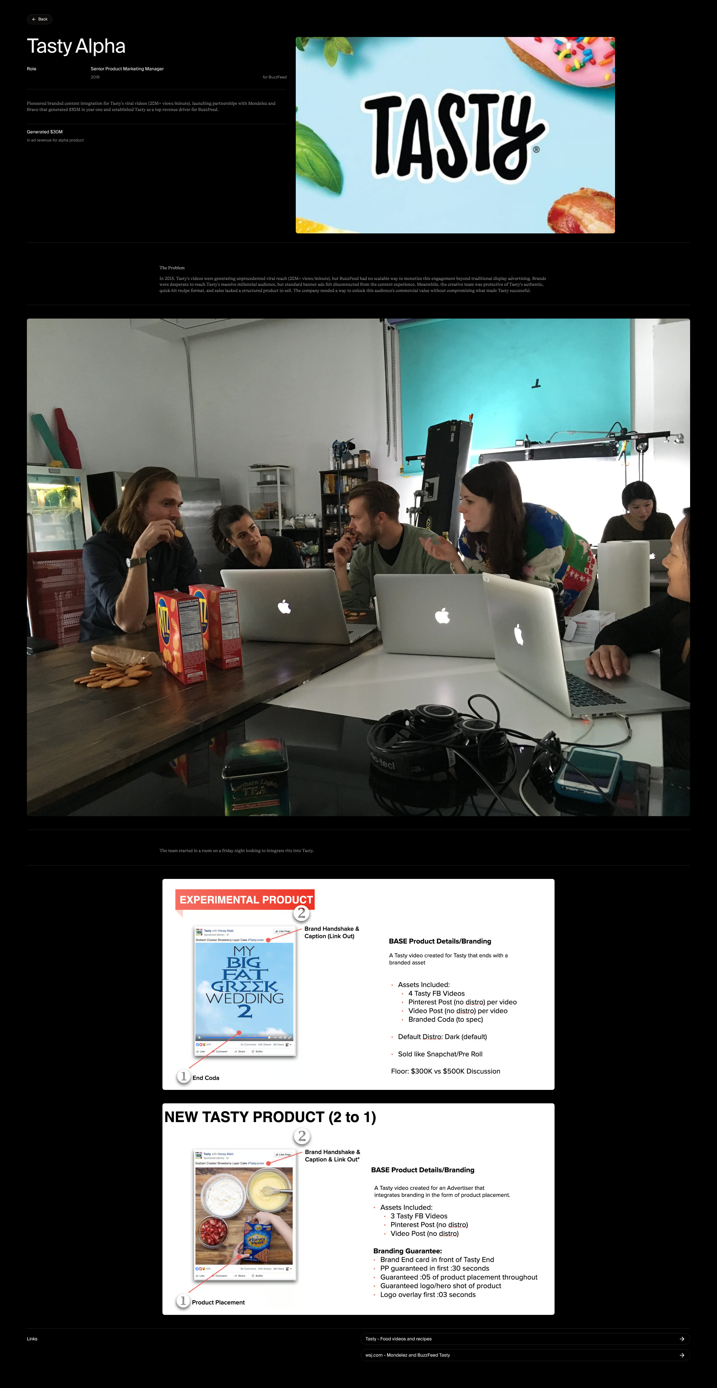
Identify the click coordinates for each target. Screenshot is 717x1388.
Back (43, 19)
